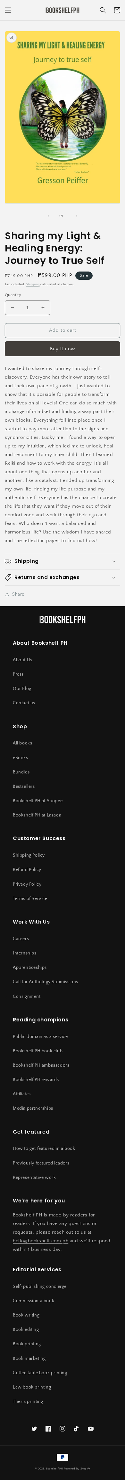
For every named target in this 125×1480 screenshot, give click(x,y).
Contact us (24, 703)
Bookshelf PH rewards (36, 1079)
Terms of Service (30, 898)
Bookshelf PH (54, 1468)
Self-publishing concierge (40, 1286)
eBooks (20, 757)
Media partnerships (33, 1108)
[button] (8, 10)
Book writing (26, 1315)
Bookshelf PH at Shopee (38, 800)
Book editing (26, 1329)
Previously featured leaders (41, 1163)
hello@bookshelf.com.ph (40, 1241)
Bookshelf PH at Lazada (37, 815)
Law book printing (32, 1387)
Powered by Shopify (77, 1468)
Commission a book (33, 1300)
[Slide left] (48, 216)
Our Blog (22, 688)
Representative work (34, 1177)
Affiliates (22, 1094)
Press (18, 674)
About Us (22, 660)
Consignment (27, 996)
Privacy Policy (27, 884)
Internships (25, 953)
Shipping (33, 284)
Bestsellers (24, 786)
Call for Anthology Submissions (45, 981)
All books (22, 743)
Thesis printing (28, 1401)
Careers (21, 938)
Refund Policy (27, 869)
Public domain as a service (40, 1036)
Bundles (21, 772)
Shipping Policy (29, 855)
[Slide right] (77, 216)
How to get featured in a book (44, 1148)
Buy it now (62, 349)
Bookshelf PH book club (38, 1051)
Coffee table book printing (40, 1372)
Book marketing (29, 1358)
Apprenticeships (30, 967)
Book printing (27, 1343)
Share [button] (18, 594)
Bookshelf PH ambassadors (41, 1065)
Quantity (13, 295)
